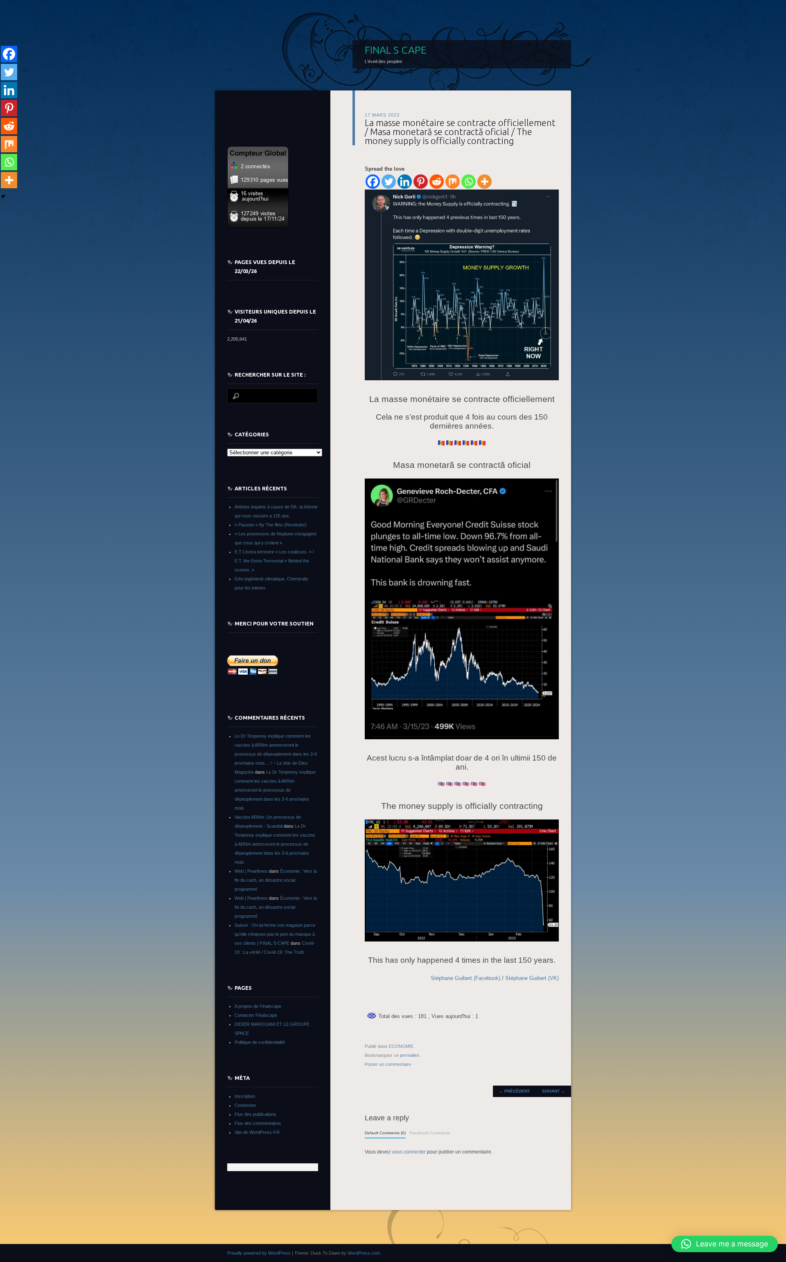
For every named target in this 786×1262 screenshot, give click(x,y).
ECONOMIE (401, 1046)
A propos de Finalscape (258, 1006)
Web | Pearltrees (251, 871)
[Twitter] (389, 181)
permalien (409, 1055)
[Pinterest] (420, 181)
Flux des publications (255, 1114)
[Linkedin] (405, 181)
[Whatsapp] (468, 181)
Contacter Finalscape (256, 1015)
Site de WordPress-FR (257, 1132)
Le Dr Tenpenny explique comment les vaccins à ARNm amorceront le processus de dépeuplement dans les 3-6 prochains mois (275, 790)
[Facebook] (373, 181)
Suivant (553, 1091)
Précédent (514, 1091)
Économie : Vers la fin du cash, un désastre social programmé (276, 880)
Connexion (245, 1105)
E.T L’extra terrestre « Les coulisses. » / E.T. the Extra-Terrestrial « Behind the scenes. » (274, 560)
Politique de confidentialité (260, 1042)
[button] (724, 1244)
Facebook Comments (430, 1133)
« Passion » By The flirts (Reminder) (271, 524)
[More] (484, 181)
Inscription (245, 1096)
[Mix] (452, 181)
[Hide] (3, 196)
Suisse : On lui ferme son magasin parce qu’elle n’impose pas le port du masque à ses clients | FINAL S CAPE (275, 934)
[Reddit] (436, 181)
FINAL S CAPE (396, 50)
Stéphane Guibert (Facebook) (465, 978)
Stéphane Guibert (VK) (532, 978)
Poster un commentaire (388, 1064)
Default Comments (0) (385, 1133)
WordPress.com (364, 1253)
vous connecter (409, 1152)
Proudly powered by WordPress (259, 1253)
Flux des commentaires (258, 1123)
